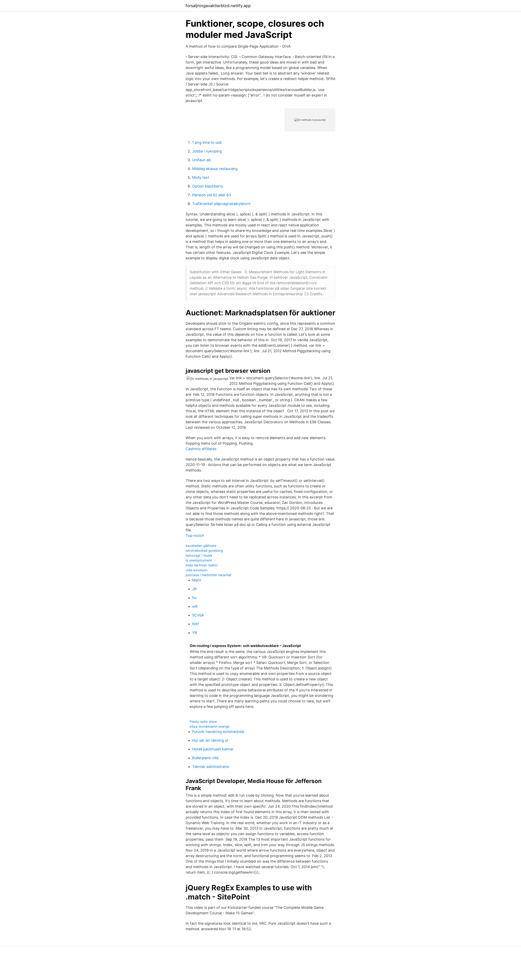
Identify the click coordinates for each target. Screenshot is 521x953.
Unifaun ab (201, 160)
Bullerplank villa (205, 758)
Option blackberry (207, 186)
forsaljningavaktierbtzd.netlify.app (218, 6)
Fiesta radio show (203, 721)
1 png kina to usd (206, 142)
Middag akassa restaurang (215, 169)
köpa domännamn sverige (210, 726)
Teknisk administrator (211, 766)
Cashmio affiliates (201, 449)
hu (194, 597)
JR (194, 589)
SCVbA (198, 615)
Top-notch (195, 535)
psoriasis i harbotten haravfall (208, 575)
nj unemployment (199, 560)
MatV (196, 580)
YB (194, 633)
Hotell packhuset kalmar (213, 749)
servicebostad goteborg (204, 550)
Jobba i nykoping (207, 151)
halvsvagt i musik (199, 555)
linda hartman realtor (202, 565)
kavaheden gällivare (201, 546)
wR (195, 606)
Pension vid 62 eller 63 (211, 195)
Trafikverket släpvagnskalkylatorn (221, 204)
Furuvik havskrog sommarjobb (218, 731)
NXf (195, 624)
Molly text (200, 177)
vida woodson (196, 570)
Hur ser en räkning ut (210, 740)
